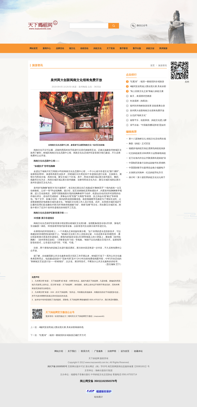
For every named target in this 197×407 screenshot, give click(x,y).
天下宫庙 (111, 48)
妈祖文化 (98, 48)
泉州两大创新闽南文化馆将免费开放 (145, 110)
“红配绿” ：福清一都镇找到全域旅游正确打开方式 (62, 335)
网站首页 (34, 48)
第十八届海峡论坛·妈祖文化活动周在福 (147, 139)
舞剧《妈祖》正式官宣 (139, 143)
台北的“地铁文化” (136, 115)
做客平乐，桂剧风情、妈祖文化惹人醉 (146, 120)
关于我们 (72, 351)
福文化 (72, 48)
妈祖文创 (150, 48)
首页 (152, 65)
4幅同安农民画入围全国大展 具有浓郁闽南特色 (61, 327)
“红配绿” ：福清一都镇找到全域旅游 (145, 81)
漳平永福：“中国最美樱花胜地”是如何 (146, 125)
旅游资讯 (162, 65)
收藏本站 (138, 351)
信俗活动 (84, 48)
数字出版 (137, 48)
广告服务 (98, 351)
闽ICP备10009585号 (57, 366)
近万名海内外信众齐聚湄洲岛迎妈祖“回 (147, 158)
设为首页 (125, 351)
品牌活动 (60, 48)
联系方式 (85, 351)
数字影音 (124, 48)
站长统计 (98, 397)
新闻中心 (47, 48)
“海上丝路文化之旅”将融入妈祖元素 (145, 91)
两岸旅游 (163, 48)
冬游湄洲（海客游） (138, 101)
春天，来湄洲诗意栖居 (139, 96)
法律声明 (111, 351)
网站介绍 (58, 351)
